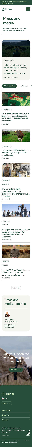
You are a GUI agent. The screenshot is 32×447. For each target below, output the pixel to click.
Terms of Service (6, 432)
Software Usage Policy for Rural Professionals (13, 430)
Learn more (9, 3)
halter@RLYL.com (10, 325)
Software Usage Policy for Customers (11, 428)
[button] (29, 2)
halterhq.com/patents (13, 442)
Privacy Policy (5, 435)
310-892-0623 (9, 327)
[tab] (9, 86)
